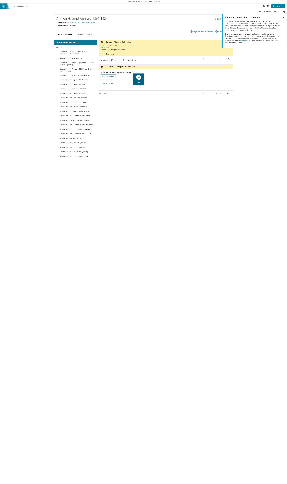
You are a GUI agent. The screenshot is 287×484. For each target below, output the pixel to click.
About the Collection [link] (85, 34)
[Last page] (220, 59)
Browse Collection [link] (65, 34)
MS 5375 (104, 47)
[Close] (283, 17)
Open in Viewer (108, 76)
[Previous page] (208, 59)
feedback (244, 40)
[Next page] (216, 59)
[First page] (203, 59)
